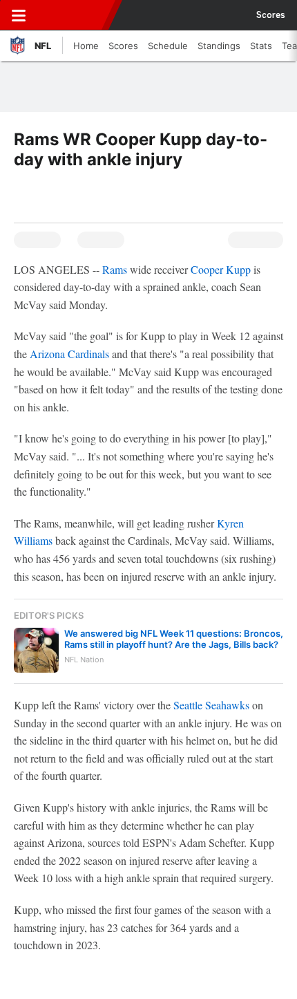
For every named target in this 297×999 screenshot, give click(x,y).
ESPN (74, 15)
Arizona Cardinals (69, 353)
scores (270, 15)
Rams (114, 269)
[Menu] (18, 15)
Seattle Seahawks (211, 705)
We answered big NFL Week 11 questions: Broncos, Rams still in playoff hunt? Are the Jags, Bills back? (173, 639)
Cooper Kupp (221, 269)
